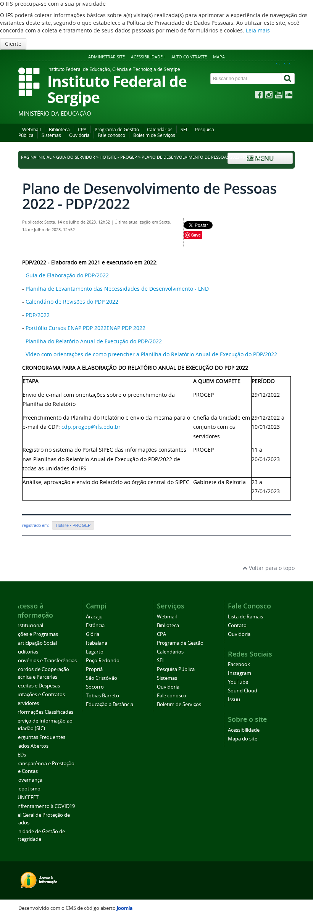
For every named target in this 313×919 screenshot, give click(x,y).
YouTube (238, 682)
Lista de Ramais (245, 616)
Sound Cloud (242, 690)
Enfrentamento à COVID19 (45, 806)
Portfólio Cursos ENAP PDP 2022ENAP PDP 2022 (85, 328)
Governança (28, 780)
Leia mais (258, 30)
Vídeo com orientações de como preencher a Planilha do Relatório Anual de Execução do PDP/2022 (151, 354)
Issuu (234, 699)
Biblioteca (59, 129)
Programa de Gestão (117, 129)
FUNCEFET (27, 797)
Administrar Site (106, 57)
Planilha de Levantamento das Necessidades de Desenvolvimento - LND (117, 288)
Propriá (94, 669)
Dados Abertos (31, 746)
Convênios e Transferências (46, 660)
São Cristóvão (101, 678)
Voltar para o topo (271, 567)
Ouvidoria (79, 135)
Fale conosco (111, 135)
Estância (95, 625)
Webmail (31, 129)
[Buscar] (288, 78)
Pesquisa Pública (176, 669)
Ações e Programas (36, 634)
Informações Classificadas (44, 712)
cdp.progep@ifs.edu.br (91, 426)
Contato (237, 625)
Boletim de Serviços (154, 135)
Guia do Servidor (75, 157)
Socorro (95, 687)
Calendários (160, 129)
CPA (82, 129)
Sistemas (51, 135)
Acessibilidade (244, 730)
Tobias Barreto (102, 695)
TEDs (20, 755)
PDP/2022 (38, 315)
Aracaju (94, 616)
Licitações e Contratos (40, 694)
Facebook (239, 664)
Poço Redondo (102, 660)
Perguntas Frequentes (40, 737)
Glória (92, 634)
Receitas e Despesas (37, 685)
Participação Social (36, 643)
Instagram (239, 673)
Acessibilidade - (148, 57)
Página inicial (36, 157)
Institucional (29, 625)
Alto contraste (189, 57)
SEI (184, 129)
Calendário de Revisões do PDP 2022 (72, 301)
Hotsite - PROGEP (118, 157)
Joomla (124, 908)
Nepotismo (27, 788)
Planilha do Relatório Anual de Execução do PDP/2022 (94, 341)
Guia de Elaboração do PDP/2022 (67, 275)
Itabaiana (96, 643)
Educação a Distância (109, 704)
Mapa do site (242, 739)
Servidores (27, 703)
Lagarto (94, 652)
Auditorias (26, 652)
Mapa (219, 57)
